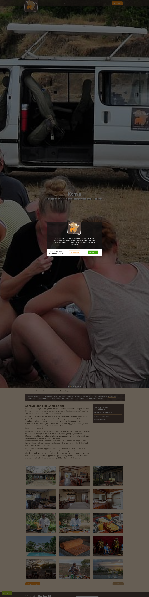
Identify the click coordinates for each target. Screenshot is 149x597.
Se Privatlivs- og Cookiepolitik (56, 253)
